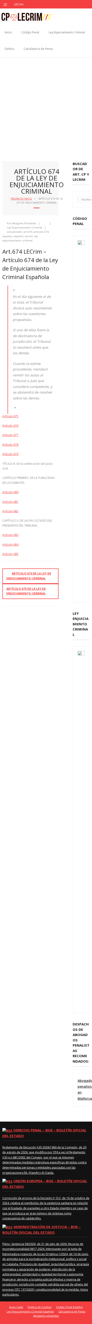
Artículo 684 (10, 545)
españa (7, 236)
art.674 (27, 231)
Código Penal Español (69, 1307)
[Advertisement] (46, 106)
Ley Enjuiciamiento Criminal (67, 32)
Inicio (8, 32)
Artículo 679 (10, 454)
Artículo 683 (10, 535)
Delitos (9, 49)
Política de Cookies (39, 1307)
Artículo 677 (10, 435)
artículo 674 (40, 231)
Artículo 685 (10, 554)
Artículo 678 (10, 445)
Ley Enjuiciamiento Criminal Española (30, 1311)
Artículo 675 (10, 416)
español (18, 236)
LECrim (18, 4)
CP (5, 4)
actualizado (14, 231)
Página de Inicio (21, 198)
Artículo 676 (10, 426)
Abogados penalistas (46, 1315)
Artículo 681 (10, 502)
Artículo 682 (10, 511)
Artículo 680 (10, 492)
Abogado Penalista (24, 223)
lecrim (29, 236)
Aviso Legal (16, 1307)
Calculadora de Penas (38, 49)
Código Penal (30, 32)
